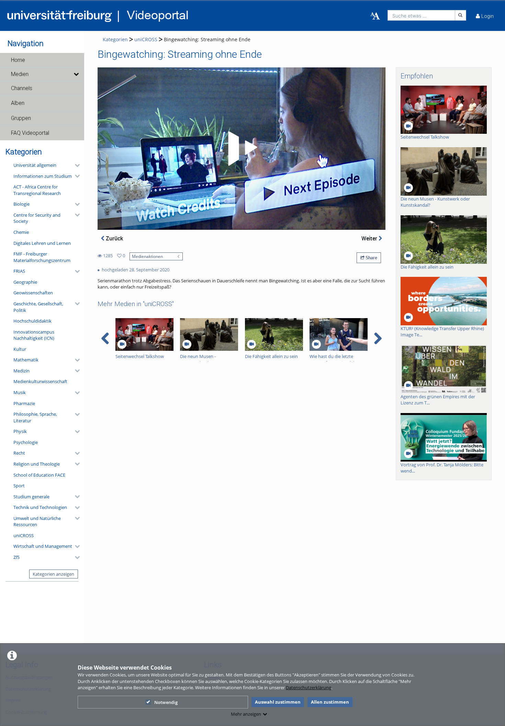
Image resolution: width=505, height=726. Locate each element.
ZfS (16, 557)
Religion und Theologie (36, 464)
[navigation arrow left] (105, 338)
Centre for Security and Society (36, 218)
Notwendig (166, 702)
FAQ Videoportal (30, 133)
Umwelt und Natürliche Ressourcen (37, 521)
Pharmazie (24, 403)
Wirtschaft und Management (42, 546)
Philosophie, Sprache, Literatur (35, 417)
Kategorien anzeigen (53, 574)
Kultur (19, 349)
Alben (17, 103)
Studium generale (31, 497)
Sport (19, 486)
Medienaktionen (147, 256)
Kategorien (115, 39)
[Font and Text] (375, 16)
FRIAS (19, 271)
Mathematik (25, 360)
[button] (42, 60)
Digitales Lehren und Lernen (42, 243)
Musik (19, 392)
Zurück (113, 238)
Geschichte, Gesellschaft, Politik (38, 307)
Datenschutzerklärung (308, 687)
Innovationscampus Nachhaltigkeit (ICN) (33, 335)
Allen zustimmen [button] (330, 702)
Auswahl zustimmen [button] (278, 702)
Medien (20, 74)
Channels (21, 88)
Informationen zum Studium (42, 176)
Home (18, 60)
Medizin (21, 371)
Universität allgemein (34, 165)
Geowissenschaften (33, 293)
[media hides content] (75, 74)
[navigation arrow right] (377, 338)
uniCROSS (23, 535)
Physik (20, 431)
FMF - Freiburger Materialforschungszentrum (41, 257)
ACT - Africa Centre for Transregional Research (37, 190)
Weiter (370, 238)
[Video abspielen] (241, 148)
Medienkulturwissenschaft (40, 381)
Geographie (25, 282)
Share (370, 257)
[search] (421, 15)
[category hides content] (75, 165)
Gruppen (21, 118)
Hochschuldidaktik (32, 321)
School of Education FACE (39, 475)
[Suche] (461, 15)
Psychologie (25, 442)
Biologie (21, 204)
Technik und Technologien (40, 507)
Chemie (21, 232)
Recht (19, 453)
